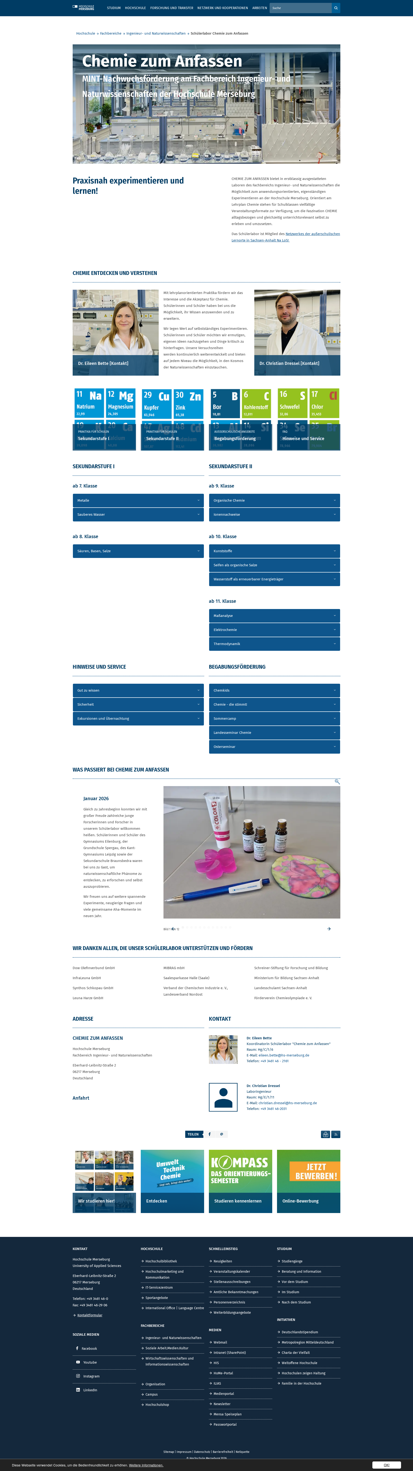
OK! (387, 1464)
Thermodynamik (227, 644)
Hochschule (85, 33)
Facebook (89, 1348)
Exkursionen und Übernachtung (103, 718)
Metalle (83, 500)
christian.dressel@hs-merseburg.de (288, 1103)
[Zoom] (337, 782)
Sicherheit (85, 704)
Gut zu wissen (88, 690)
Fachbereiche (110, 33)
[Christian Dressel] (223, 1098)
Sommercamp (225, 718)
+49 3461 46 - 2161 (275, 1061)
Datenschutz (202, 1452)
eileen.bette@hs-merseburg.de (284, 1055)
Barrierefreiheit (223, 1452)
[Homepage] (87, 7)
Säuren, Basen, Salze (94, 551)
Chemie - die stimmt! (230, 704)
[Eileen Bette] (223, 1050)
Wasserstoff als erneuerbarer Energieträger (248, 579)
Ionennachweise (227, 514)
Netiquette (243, 1452)
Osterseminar (224, 747)
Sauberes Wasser (91, 514)
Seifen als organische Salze (235, 565)
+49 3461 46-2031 (274, 1109)
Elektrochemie (225, 630)
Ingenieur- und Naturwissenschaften (156, 33)
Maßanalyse (223, 616)
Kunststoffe (223, 551)
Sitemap (168, 1452)
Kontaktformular (89, 1315)
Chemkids (221, 690)
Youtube (90, 1362)
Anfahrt (81, 1098)
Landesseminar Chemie (232, 732)
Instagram (91, 1376)
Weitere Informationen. (146, 1465)
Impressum (184, 1452)
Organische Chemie (229, 500)
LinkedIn (90, 1390)
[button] (210, 1134)
